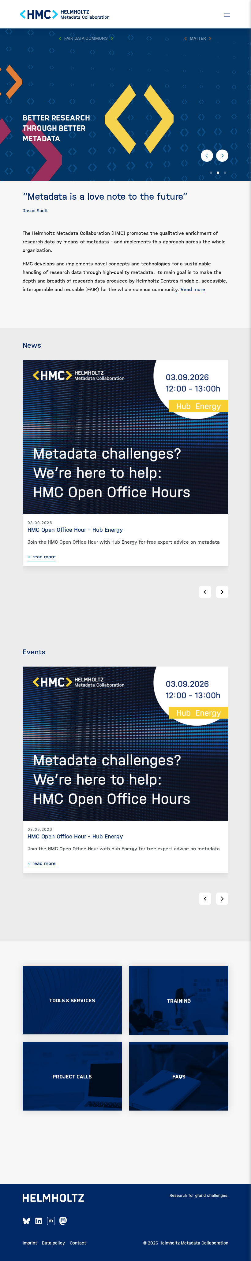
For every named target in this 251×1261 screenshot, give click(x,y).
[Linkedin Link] (38, 1221)
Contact (78, 1243)
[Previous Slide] (207, 156)
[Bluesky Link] (26, 1221)
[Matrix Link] (50, 1221)
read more (44, 557)
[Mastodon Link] (63, 1221)
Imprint (30, 1243)
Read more (193, 289)
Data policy (53, 1243)
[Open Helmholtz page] (53, 1198)
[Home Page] (65, 14)
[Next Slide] (222, 156)
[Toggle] (227, 14)
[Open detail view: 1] (125, 437)
